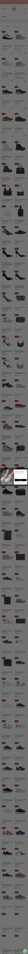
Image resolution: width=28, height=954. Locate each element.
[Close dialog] (26, 470)
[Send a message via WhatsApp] (25, 951)
